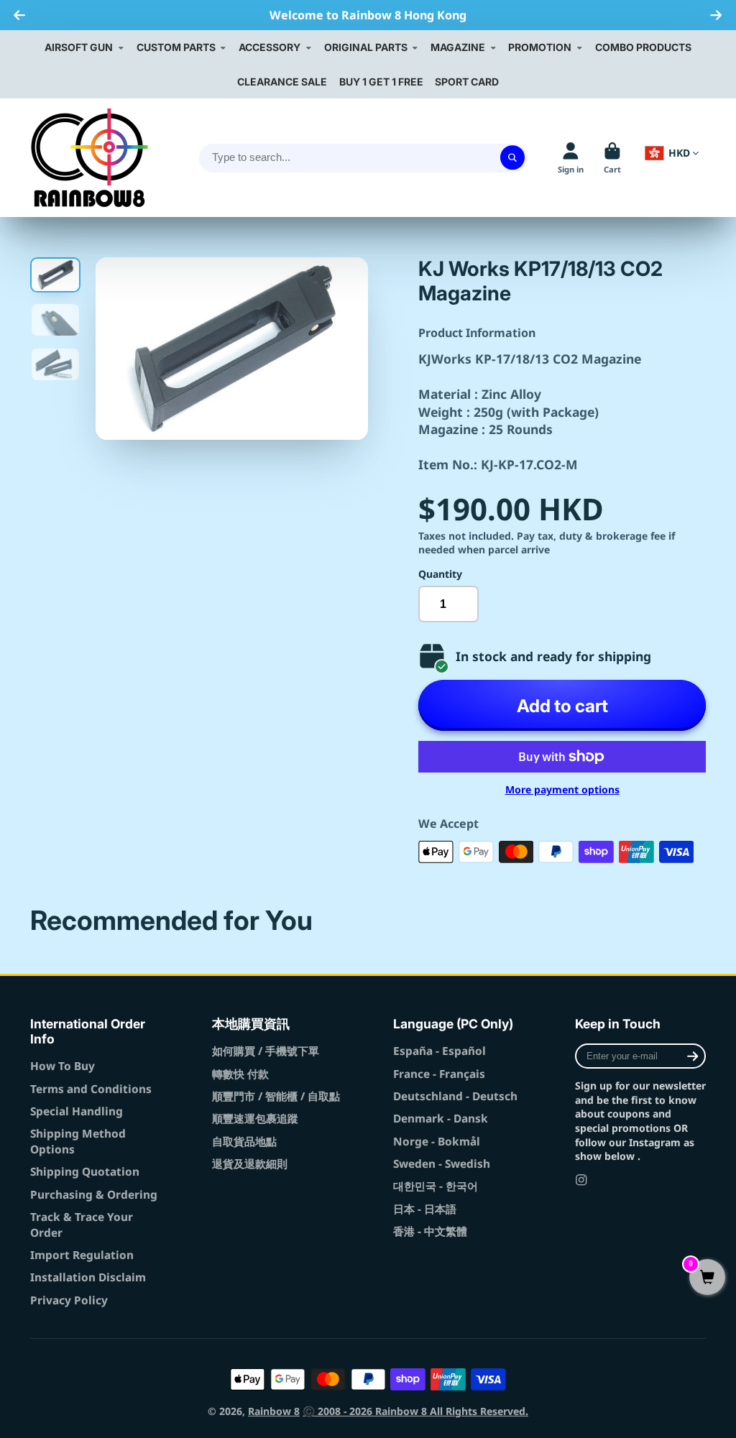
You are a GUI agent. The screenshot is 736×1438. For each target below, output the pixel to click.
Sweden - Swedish (441, 1163)
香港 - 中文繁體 (430, 1231)
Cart (612, 157)
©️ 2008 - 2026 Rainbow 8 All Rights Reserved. (415, 1411)
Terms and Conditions (91, 1089)
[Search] (512, 158)
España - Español (439, 1051)
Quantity (440, 574)
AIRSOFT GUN (79, 47)
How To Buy (62, 1066)
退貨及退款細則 (250, 1163)
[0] (707, 1278)
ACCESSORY (269, 47)
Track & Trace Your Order (81, 1224)
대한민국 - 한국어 (435, 1186)
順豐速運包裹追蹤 (255, 1118)
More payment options (562, 789)
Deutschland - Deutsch (455, 1096)
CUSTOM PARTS (176, 47)
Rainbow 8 (274, 1411)
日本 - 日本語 (424, 1209)
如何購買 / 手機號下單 (265, 1051)
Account (571, 157)
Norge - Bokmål (436, 1141)
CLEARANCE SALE (282, 81)
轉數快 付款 (240, 1074)
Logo (89, 157)
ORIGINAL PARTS (366, 47)
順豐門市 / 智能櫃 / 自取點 (276, 1096)
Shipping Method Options (78, 1141)
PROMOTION (539, 47)
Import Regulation (82, 1255)
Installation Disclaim (88, 1277)
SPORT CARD (467, 81)
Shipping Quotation (84, 1171)
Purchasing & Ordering (93, 1194)
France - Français (439, 1074)
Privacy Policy (69, 1300)
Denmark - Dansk (440, 1118)
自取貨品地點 (244, 1141)
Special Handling (76, 1111)
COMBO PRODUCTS (643, 47)
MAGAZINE (458, 47)
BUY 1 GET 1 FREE (381, 81)
